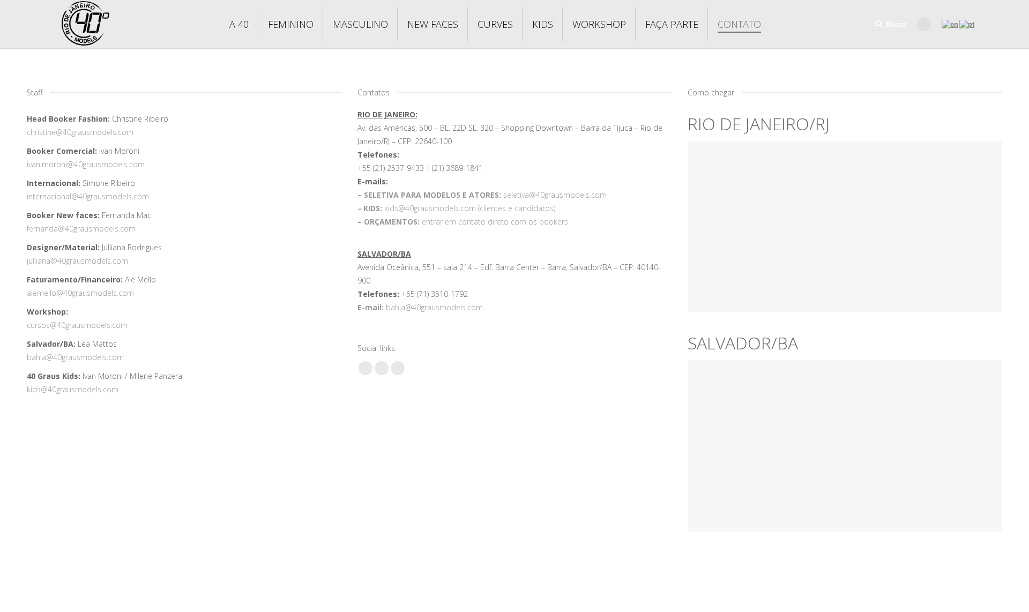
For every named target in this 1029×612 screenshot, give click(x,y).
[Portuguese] (967, 24)
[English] (950, 24)
